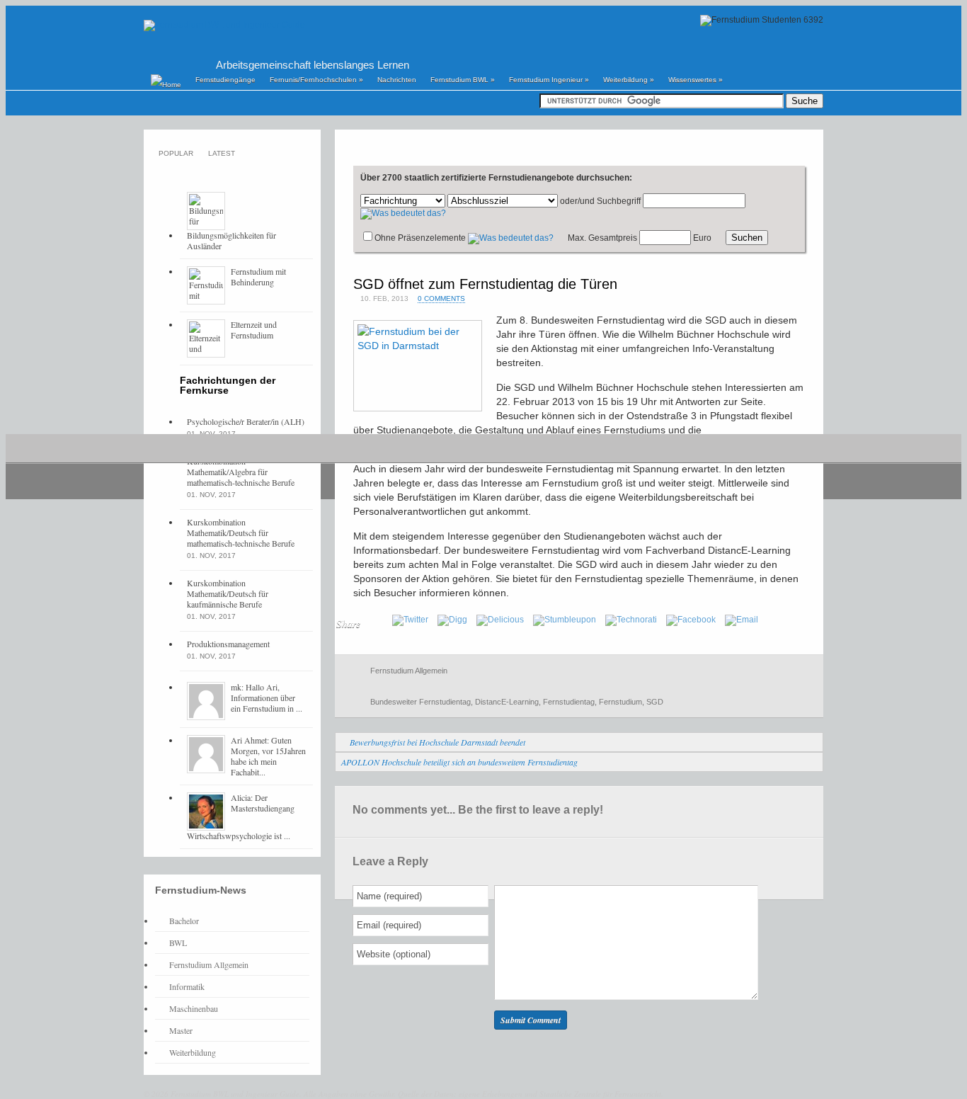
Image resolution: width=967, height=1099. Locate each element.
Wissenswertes (695, 80)
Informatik (187, 986)
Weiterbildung (628, 80)
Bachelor (184, 920)
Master (181, 1030)
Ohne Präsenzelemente (420, 238)
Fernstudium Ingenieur (549, 80)
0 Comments (441, 298)
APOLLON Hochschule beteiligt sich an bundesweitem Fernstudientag (459, 762)
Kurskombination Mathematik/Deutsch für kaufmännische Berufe (227, 593)
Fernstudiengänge (225, 80)
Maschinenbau (193, 1008)
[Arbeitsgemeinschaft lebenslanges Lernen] (224, 25)
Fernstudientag (569, 701)
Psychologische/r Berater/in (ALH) (245, 421)
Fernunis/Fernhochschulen (316, 80)
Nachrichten (396, 80)
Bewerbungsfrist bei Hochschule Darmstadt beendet (437, 742)
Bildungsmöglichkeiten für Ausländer (231, 240)
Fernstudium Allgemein (408, 670)
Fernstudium (620, 701)
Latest (221, 153)
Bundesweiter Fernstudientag (420, 701)
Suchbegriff (619, 201)
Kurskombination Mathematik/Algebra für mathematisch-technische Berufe (240, 471)
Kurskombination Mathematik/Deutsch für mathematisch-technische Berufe (240, 532)
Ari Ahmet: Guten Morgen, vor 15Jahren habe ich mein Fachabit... (268, 756)
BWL (178, 942)
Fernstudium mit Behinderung (258, 276)
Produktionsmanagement (228, 643)
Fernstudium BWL (462, 80)
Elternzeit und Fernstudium (254, 330)
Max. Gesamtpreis (602, 238)
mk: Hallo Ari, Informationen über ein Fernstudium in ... (266, 697)
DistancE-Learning (507, 701)
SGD (654, 701)
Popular (176, 153)
